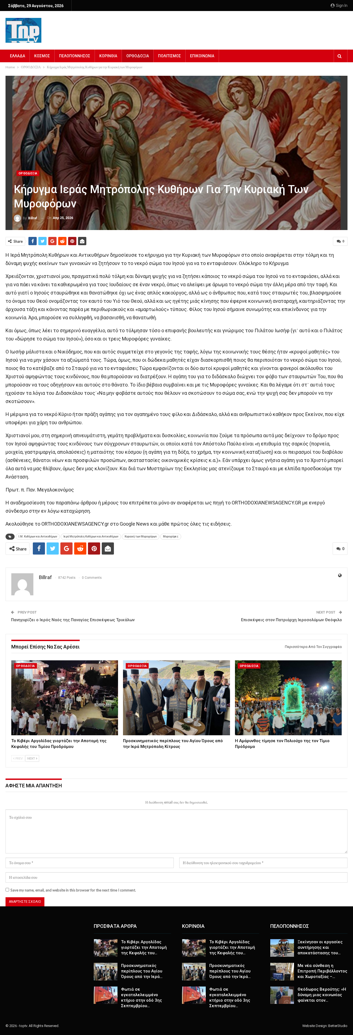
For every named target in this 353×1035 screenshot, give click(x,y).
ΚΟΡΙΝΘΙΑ (108, 56)
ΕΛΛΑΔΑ (17, 56)
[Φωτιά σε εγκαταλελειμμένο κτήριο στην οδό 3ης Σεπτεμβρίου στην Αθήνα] (105, 995)
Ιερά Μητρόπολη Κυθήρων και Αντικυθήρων (90, 536)
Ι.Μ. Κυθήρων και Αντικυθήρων (37, 536)
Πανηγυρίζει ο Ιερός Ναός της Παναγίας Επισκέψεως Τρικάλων (73, 619)
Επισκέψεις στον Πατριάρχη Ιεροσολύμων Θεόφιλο (291, 619)
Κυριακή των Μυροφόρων (141, 536)
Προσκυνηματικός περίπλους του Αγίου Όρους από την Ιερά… (141, 971)
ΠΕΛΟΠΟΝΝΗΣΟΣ (74, 56)
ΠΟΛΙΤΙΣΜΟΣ (169, 56)
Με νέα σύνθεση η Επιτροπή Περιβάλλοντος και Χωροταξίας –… (322, 971)
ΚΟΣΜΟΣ (42, 56)
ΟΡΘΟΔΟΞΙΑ (137, 56)
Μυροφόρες (170, 536)
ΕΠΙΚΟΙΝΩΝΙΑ (202, 56)
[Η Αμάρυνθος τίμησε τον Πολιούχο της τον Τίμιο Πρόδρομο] (288, 697)
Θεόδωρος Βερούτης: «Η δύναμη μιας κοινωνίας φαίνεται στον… (322, 995)
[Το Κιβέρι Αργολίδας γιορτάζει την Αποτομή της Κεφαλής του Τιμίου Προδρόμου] (64, 697)
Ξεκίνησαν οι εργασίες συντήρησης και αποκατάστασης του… (320, 947)
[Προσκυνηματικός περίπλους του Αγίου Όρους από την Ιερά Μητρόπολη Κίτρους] (176, 697)
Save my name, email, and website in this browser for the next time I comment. (73, 890)
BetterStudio (337, 1026)
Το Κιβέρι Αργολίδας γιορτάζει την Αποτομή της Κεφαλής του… (144, 947)
